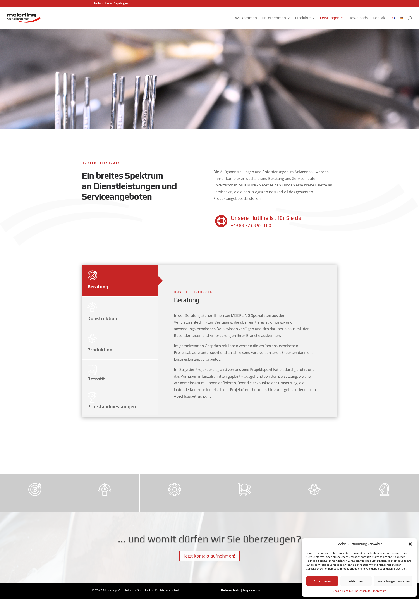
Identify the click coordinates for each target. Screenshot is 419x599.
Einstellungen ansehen (393, 581)
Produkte (303, 18)
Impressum (379, 591)
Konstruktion (102, 318)
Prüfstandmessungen (111, 406)
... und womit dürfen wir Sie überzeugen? (209, 539)
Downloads (358, 18)
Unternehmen (274, 18)
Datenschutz (362, 591)
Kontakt (380, 18)
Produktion (99, 350)
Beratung (98, 286)
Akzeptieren (322, 581)
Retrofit (96, 379)
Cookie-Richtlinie (343, 591)
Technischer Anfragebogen (111, 3)
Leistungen (329, 18)
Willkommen (246, 18)
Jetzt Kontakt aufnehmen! (209, 556)
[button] (410, 544)
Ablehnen (356, 581)
